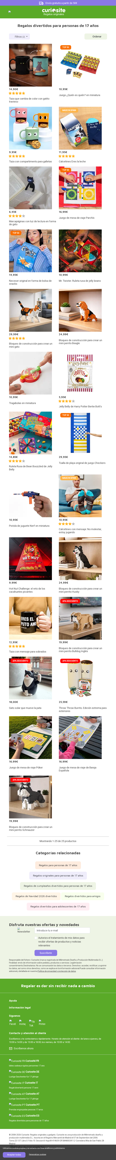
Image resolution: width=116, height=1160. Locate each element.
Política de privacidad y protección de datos (57, 971)
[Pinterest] (42, 1022)
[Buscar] (90, 11)
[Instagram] (22, 1022)
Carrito (100, 11)
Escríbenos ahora (23, 1048)
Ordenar (97, 36)
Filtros (20, 36)
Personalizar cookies (37, 1154)
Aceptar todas (14, 1154)
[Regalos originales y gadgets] (53, 9)
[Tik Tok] (32, 1023)
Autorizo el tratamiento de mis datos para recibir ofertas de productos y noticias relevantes (61, 941)
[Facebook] (12, 1022)
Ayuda (13, 1000)
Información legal (20, 1007)
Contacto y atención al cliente (27, 1033)
